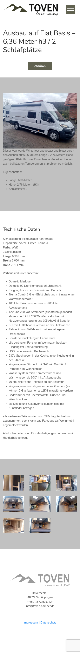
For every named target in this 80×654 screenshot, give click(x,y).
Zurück (40, 65)
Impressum (30, 622)
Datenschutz (48, 622)
